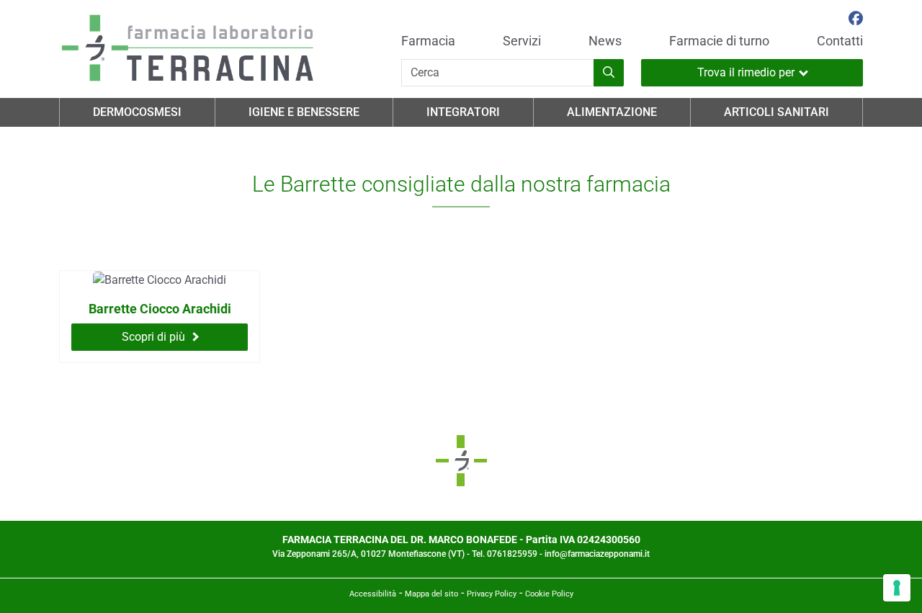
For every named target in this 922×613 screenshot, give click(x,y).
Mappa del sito (431, 594)
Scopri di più (153, 337)
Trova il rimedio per (746, 72)
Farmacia (428, 41)
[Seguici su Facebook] (856, 20)
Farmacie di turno (719, 41)
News (605, 41)
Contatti (840, 41)
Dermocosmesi (137, 112)
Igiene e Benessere (304, 112)
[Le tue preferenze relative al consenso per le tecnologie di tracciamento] (896, 587)
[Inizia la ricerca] (609, 72)
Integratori (463, 112)
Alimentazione (612, 112)
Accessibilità (372, 594)
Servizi (522, 41)
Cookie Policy (549, 594)
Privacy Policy (491, 594)
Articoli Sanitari (776, 112)
